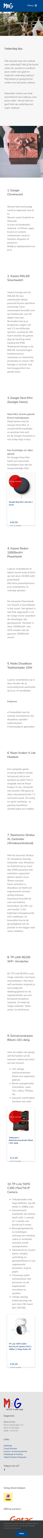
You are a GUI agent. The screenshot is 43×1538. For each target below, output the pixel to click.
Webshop (8, 1445)
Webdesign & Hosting (13, 1454)
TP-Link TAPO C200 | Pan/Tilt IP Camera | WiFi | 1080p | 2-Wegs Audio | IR (20, 1346)
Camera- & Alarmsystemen (15, 1451)
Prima (21, 1534)
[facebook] (4, 1470)
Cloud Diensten (10, 1448)
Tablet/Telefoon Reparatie (15, 1457)
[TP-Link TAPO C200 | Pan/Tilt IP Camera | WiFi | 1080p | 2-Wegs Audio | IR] (21, 1326)
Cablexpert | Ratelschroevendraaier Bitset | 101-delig (21, 1140)
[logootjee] (14, 1399)
